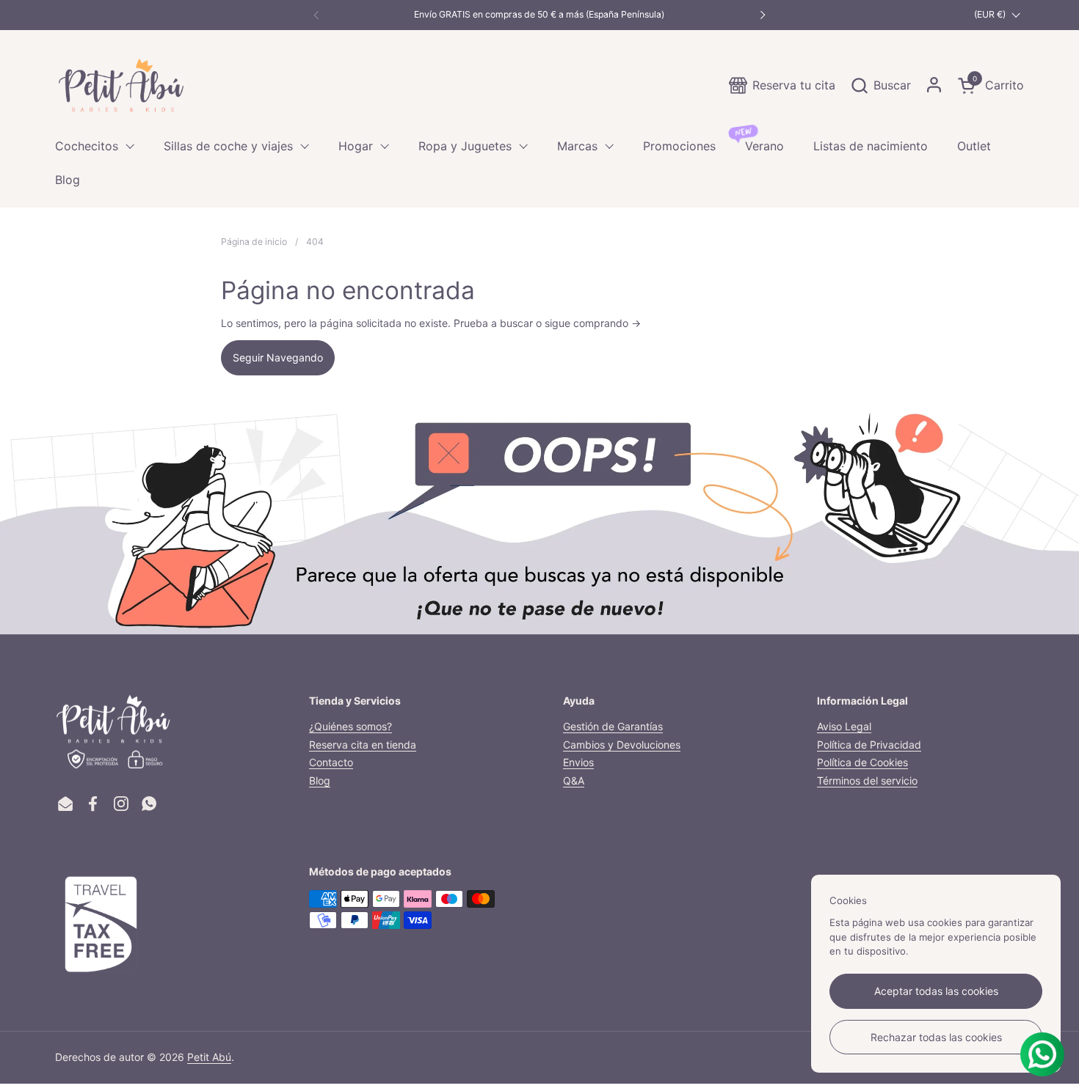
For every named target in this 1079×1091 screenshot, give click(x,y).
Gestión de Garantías (613, 726)
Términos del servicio (867, 780)
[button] (880, 85)
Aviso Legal (844, 726)
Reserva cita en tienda (362, 744)
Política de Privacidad (869, 744)
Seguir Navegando (278, 357)
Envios (578, 762)
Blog (319, 780)
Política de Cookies (862, 762)
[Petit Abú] (121, 85)
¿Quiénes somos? (350, 726)
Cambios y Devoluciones (621, 744)
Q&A (573, 780)
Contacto (331, 762)
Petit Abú (209, 1057)
